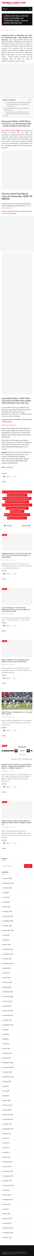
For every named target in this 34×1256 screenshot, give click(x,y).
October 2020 (7, 1072)
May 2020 (6, 1096)
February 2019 (7, 1162)
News (4, 534)
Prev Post (9, 526)
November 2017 (8, 1199)
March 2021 (7, 1048)
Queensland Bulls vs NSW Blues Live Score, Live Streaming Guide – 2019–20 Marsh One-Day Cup (19, 104)
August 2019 (7, 1133)
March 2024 (7, 944)
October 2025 (7, 888)
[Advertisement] (17, 80)
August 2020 (7, 1081)
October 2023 (7, 959)
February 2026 (7, 878)
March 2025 (7, 907)
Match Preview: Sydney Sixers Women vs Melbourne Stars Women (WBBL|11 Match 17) (17, 822)
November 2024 (8, 921)
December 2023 (8, 949)
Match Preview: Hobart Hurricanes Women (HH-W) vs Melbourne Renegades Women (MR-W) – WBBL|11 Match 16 (17, 766)
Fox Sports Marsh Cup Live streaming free (17, 498)
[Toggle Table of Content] (29, 100)
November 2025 (8, 883)
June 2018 (6, 1190)
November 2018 (8, 1176)
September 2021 (8, 1025)
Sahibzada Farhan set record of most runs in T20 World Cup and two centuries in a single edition (16, 555)
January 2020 (7, 1110)
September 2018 (8, 1185)
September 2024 (8, 930)
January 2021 (7, 1058)
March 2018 (7, 1195)
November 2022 (8, 996)
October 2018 (7, 1181)
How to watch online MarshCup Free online (17, 505)
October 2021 (7, 1020)
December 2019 (8, 1115)
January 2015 (7, 1223)
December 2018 (8, 1171)
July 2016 (6, 1209)
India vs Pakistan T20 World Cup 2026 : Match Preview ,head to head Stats (15, 661)
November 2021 (8, 1015)
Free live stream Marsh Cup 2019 (17, 502)
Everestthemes (22, 1254)
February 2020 (7, 1105)
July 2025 (6, 893)
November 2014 (8, 1233)
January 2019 (7, 1166)
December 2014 (8, 1228)
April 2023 (6, 973)
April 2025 (6, 902)
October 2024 (7, 926)
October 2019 (7, 1124)
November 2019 (8, 1119)
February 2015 (7, 1218)
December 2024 (8, 916)
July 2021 (6, 1029)
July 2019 (6, 1138)
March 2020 (7, 1100)
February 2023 (7, 982)
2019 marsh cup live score (17, 495)
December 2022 (8, 992)
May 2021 (6, 1039)
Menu (6, 9)
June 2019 (6, 1143)
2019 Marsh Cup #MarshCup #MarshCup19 (17, 492)
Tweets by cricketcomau (9, 425)
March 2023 (7, 978)
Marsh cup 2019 (17, 511)
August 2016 (7, 1204)
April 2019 (6, 1152)
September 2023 (8, 963)
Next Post (25, 526)
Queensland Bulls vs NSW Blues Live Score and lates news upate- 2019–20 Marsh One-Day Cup (17, 113)
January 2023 (7, 987)
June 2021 (6, 1034)
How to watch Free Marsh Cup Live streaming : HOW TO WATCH (16, 109)
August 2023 (7, 968)
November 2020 (8, 1067)
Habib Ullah (11, 30)
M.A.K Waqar (11, 560)
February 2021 (7, 1053)
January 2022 (7, 1006)
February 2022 (7, 1001)
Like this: (6, 116)
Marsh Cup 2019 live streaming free (17, 515)
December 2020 (8, 1063)
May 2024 (6, 940)
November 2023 (8, 954)
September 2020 (8, 1077)
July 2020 (6, 1086)
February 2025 (7, 911)
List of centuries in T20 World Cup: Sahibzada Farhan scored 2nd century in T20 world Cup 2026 (16, 609)
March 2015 (7, 1214)
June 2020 (6, 1091)
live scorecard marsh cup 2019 (17, 508)
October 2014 (7, 1237)
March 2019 (7, 1157)
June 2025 (6, 897)
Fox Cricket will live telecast (11, 130)
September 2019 (8, 1129)
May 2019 (6, 1148)
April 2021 (6, 1044)
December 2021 (8, 1011)
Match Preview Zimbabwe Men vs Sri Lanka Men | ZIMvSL (17, 713)
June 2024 (6, 935)
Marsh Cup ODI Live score (17, 518)
